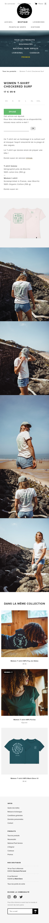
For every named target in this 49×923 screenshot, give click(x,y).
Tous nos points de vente (16, 884)
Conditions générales (15, 816)
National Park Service (25, 48)
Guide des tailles (13, 808)
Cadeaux (35, 53)
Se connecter (10, 4)
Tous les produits (24, 40)
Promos (25, 57)
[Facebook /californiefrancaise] (15, 896)
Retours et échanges (15, 812)
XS (6, 101)
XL (32, 101)
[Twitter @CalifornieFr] (21, 896)
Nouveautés (26, 44)
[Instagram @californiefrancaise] (9, 896)
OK (33, 128)
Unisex (29, 158)
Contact (10, 823)
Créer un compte (24, 4)
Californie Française (24, 10)
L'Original (17, 53)
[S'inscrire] (35, 911)
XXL (38, 101)
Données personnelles (15, 819)
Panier (42, 4)
